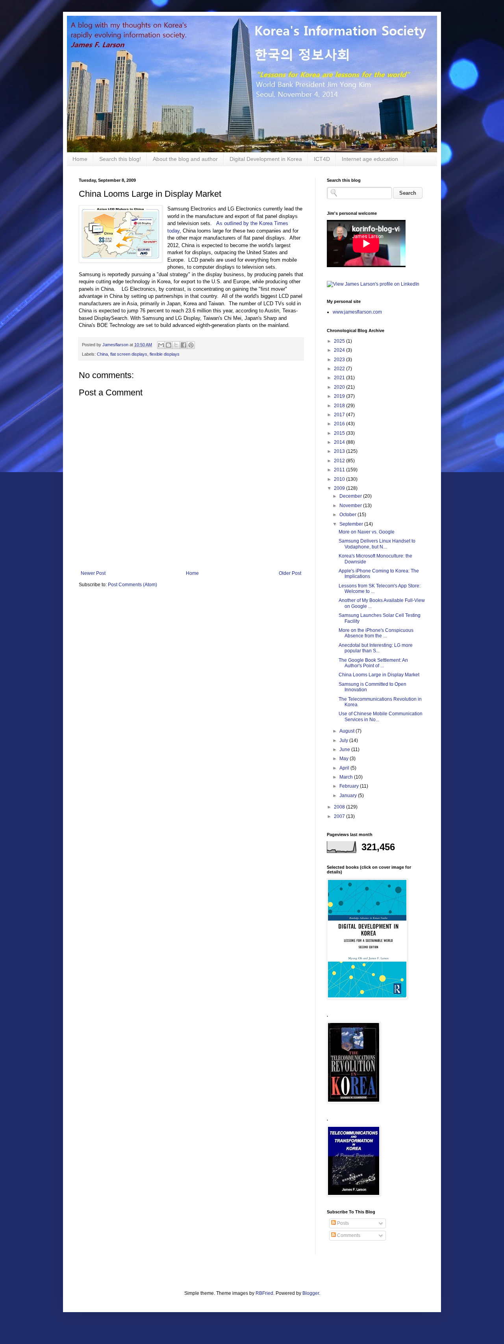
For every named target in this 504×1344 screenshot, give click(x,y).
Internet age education (370, 159)
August (347, 731)
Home (79, 159)
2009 (340, 488)
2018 (340, 405)
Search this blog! (120, 159)
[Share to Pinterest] (191, 345)
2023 (340, 359)
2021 (340, 377)
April (344, 768)
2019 (340, 396)
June (345, 749)
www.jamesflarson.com (357, 312)
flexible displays (165, 354)
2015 (340, 433)
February (349, 786)
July (344, 740)
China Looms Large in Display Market (379, 675)
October (348, 514)
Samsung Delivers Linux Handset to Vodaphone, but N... (377, 543)
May (344, 758)
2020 (340, 387)
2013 (340, 451)
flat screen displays (128, 354)
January (348, 795)
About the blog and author (185, 159)
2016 (340, 423)
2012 (340, 460)
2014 (340, 442)
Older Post (290, 573)
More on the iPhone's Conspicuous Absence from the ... (376, 633)
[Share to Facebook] (183, 345)
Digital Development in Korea (266, 159)
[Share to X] (176, 345)
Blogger (310, 1293)
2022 (340, 368)
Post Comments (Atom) (132, 584)
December (351, 496)
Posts (342, 1223)
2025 (340, 341)
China (102, 354)
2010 (340, 479)
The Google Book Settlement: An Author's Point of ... (373, 662)
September (351, 524)
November (351, 505)
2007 (340, 816)
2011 (340, 470)
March (346, 777)
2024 (340, 350)
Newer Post (93, 573)
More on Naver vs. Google (367, 532)
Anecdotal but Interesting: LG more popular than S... (376, 648)
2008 (340, 807)
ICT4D (322, 159)
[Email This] (161, 345)
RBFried (264, 1293)
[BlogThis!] (168, 345)
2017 (340, 414)
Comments (348, 1235)
